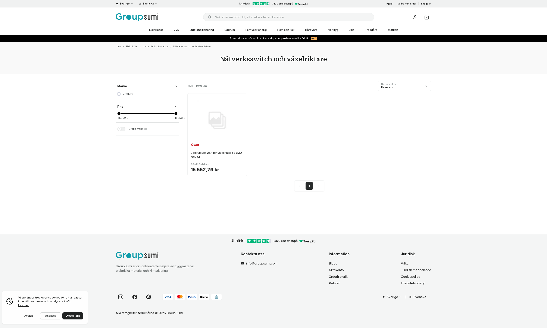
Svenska (148, 3)
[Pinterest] (149, 297)
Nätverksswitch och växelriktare (192, 46)
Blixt (351, 29)
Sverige (125, 3)
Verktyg (333, 29)
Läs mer (23, 305)
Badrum (230, 29)
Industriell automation (156, 46)
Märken (393, 29)
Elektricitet (156, 29)
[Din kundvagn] (426, 17)
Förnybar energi (256, 29)
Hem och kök (285, 29)
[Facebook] (135, 297)
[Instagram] (121, 297)
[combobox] (288, 17)
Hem (118, 46)
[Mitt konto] (415, 17)
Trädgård (371, 29)
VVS (176, 29)
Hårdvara (311, 29)
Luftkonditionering (202, 29)
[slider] (119, 113)
